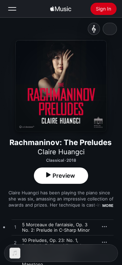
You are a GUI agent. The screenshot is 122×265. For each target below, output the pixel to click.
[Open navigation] (12, 8)
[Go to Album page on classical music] (94, 29)
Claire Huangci (61, 152)
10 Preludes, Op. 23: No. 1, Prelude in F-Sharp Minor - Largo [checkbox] (57, 242)
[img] (60, 9)
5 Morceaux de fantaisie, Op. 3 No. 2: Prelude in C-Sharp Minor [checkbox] (56, 227)
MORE (108, 205)
